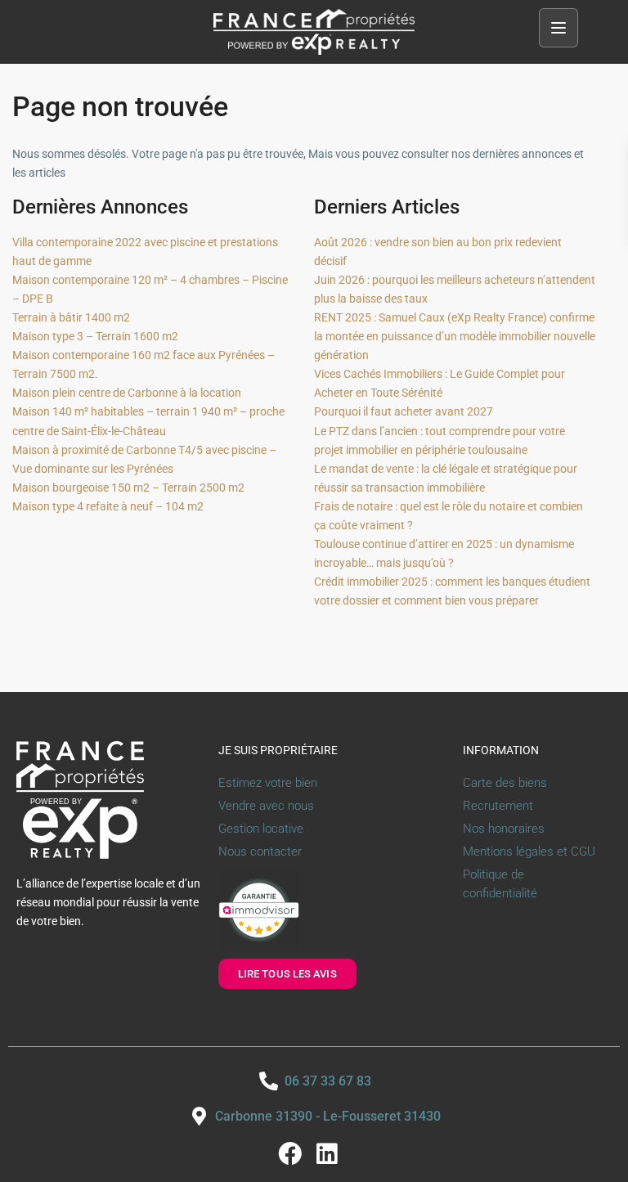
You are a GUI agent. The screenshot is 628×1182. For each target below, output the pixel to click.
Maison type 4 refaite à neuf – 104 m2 (108, 506)
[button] (558, 27)
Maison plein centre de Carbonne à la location (126, 392)
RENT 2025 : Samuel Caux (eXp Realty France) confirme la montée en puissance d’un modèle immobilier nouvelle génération (454, 336)
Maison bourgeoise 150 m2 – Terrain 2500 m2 (128, 487)
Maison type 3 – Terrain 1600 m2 (95, 336)
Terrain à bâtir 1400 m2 (71, 317)
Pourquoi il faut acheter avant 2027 (403, 411)
